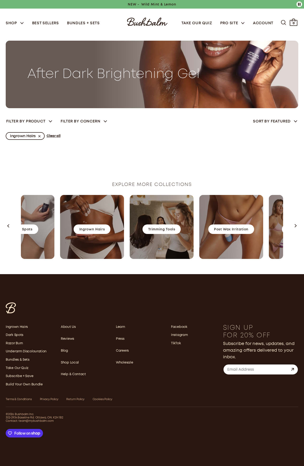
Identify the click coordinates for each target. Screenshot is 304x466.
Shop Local (70, 362)
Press (120, 338)
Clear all (53, 136)
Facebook (179, 326)
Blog (64, 350)
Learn (120, 326)
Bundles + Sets (83, 23)
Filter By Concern (80, 121)
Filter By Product (25, 121)
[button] (8, 227)
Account (263, 23)
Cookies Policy (102, 399)
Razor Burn (14, 343)
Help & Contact (73, 374)
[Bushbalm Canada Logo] (147, 21)
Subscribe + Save (19, 376)
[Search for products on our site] (283, 22)
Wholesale (124, 362)
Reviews (67, 338)
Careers (122, 350)
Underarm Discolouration (26, 351)
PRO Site (229, 23)
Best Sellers (45, 23)
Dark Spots (14, 335)
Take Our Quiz (196, 23)
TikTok (176, 343)
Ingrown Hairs (17, 326)
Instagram (179, 335)
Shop (12, 23)
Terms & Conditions (19, 399)
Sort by (272, 121)
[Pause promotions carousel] (299, 4)
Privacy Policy (49, 399)
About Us (68, 326)
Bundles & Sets (17, 359)
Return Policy (75, 399)
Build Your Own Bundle (24, 384)
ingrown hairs (23, 136)
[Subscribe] (292, 369)
